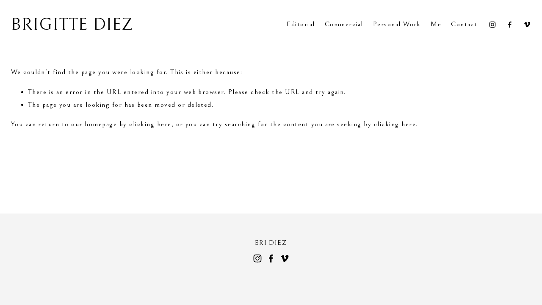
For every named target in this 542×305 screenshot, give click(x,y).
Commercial (344, 24)
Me (436, 24)
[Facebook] (510, 24)
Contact (464, 24)
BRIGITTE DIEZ (72, 24)
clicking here (150, 124)
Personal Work (397, 24)
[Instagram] (492, 24)
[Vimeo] (527, 24)
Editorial (301, 24)
